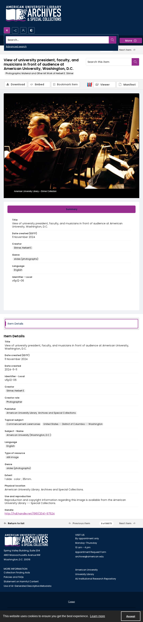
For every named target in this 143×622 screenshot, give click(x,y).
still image (12, 457)
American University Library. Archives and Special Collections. (41, 412)
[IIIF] (90, 84)
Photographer (14, 401)
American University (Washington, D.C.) (29, 435)
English (18, 269)
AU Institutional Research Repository (95, 578)
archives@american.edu (89, 556)
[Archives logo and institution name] (33, 13)
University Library (84, 574)
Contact (71, 601)
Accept (130, 616)
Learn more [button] (97, 616)
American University (86, 569)
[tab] (71, 209)
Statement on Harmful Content (21, 581)
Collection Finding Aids (17, 572)
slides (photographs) (26, 259)
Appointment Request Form (90, 552)
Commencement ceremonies (23, 424)
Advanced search (16, 46)
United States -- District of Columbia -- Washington (73, 424)
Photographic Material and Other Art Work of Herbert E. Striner (39, 73)
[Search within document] (135, 62)
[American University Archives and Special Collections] (26, 540)
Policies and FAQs (14, 577)
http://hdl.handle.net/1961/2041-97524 (30, 513)
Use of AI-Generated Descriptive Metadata (27, 586)
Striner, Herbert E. (23, 247)
